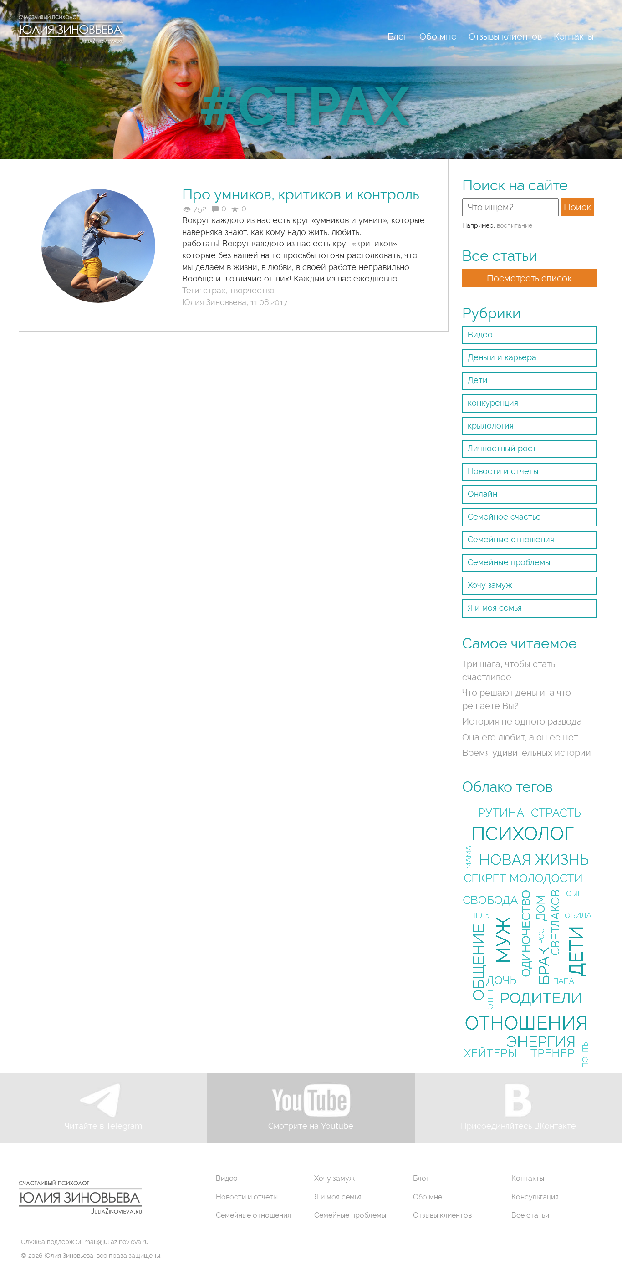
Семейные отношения (511, 539)
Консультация (535, 1197)
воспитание (514, 225)
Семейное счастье (504, 516)
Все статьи (530, 1215)
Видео (480, 334)
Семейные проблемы (509, 562)
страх (214, 290)
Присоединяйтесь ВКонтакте (518, 1126)
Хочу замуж (490, 585)
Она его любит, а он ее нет (520, 737)
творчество (252, 290)
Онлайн (482, 494)
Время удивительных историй (526, 752)
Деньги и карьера (502, 357)
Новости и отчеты (503, 471)
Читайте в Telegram (104, 1126)
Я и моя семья (495, 607)
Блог (397, 36)
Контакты (574, 36)
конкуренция (493, 403)
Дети (478, 380)
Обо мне (438, 36)
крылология (491, 425)
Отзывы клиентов (505, 36)
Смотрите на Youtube (310, 1126)
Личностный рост (502, 448)
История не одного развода (522, 721)
